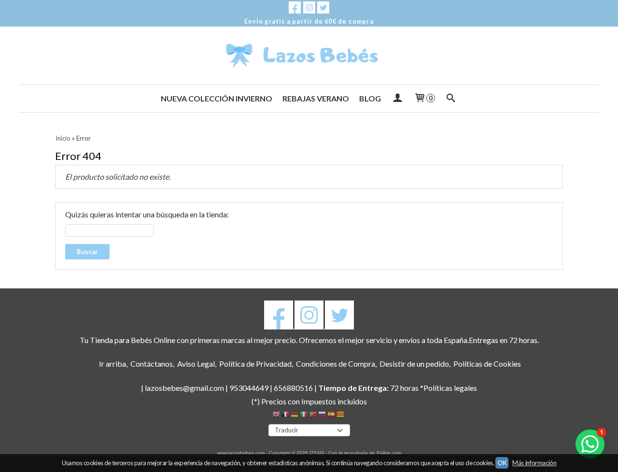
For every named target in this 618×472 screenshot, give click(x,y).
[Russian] (322, 416)
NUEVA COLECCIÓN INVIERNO (216, 98)
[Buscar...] (451, 98)
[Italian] (304, 416)
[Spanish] (331, 416)
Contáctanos (151, 363)
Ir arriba (112, 363)
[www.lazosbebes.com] (309, 56)
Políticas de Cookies (487, 363)
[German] (294, 416)
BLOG (370, 98)
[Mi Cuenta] (397, 98)
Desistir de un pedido (414, 363)
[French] (285, 416)
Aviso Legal (196, 363)
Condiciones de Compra (335, 363)
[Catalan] (341, 416)
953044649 (248, 387)
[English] (276, 416)
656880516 (293, 387)
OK (501, 463)
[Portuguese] (313, 416)
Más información (534, 463)
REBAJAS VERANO (315, 98)
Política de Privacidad (255, 363)
